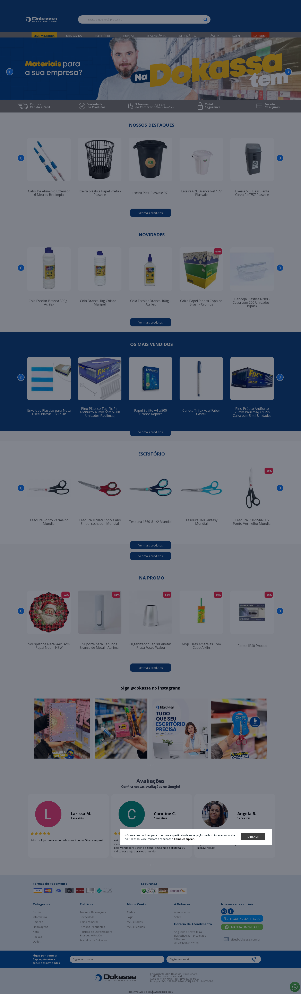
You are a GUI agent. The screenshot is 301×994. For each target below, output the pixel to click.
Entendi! (253, 836)
